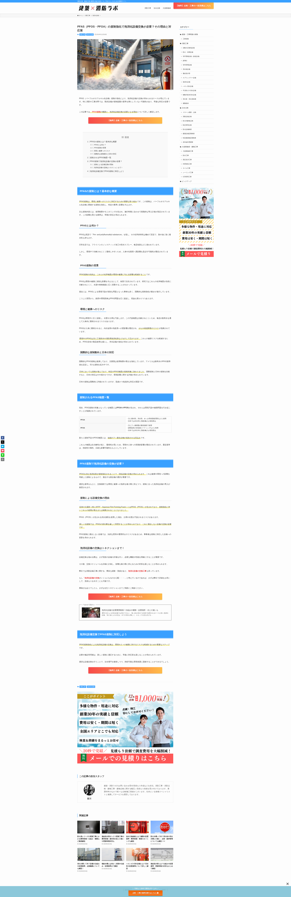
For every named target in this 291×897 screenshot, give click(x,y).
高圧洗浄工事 (187, 159)
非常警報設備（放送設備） (192, 56)
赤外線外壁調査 (188, 142)
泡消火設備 (90, 34)
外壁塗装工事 (187, 164)
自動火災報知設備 (189, 48)
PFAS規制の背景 (100, 148)
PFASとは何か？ (100, 145)
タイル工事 (186, 168)
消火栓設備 (186, 69)
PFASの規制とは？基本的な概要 (103, 142)
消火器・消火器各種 (189, 99)
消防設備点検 (187, 116)
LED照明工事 (187, 177)
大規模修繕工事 (188, 151)
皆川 (89, 798)
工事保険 (186, 39)
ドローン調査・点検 (189, 112)
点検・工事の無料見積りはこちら (144, 893)
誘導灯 (185, 61)
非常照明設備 (187, 65)
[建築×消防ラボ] (98, 8)
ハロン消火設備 (188, 86)
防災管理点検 (187, 125)
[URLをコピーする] (2, 459)
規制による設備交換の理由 (103, 164)
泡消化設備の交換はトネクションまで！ (108, 167)
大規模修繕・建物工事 (190, 147)
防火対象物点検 (188, 121)
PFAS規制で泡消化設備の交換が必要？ (106, 161)
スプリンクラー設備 (189, 78)
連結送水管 (186, 73)
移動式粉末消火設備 (189, 95)
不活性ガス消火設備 (189, 90)
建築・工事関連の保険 (190, 34)
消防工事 (82, 34)
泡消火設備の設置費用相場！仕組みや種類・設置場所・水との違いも (130, 610)
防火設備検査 (187, 129)
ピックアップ (187, 181)
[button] (2, 437)
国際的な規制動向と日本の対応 (105, 154)
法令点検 (185, 108)
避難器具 (186, 103)
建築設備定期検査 (189, 133)
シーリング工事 (188, 172)
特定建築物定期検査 (189, 138)
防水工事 (186, 155)
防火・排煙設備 (188, 52)
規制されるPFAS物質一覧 (100, 158)
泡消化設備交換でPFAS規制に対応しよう (107, 171)
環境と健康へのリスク (102, 151)
